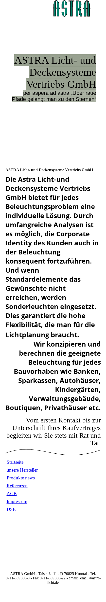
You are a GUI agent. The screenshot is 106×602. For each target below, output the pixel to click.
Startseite (15, 462)
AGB (12, 493)
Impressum (17, 501)
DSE (11, 509)
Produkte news (21, 477)
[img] (71, 8)
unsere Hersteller (22, 470)
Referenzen (17, 485)
